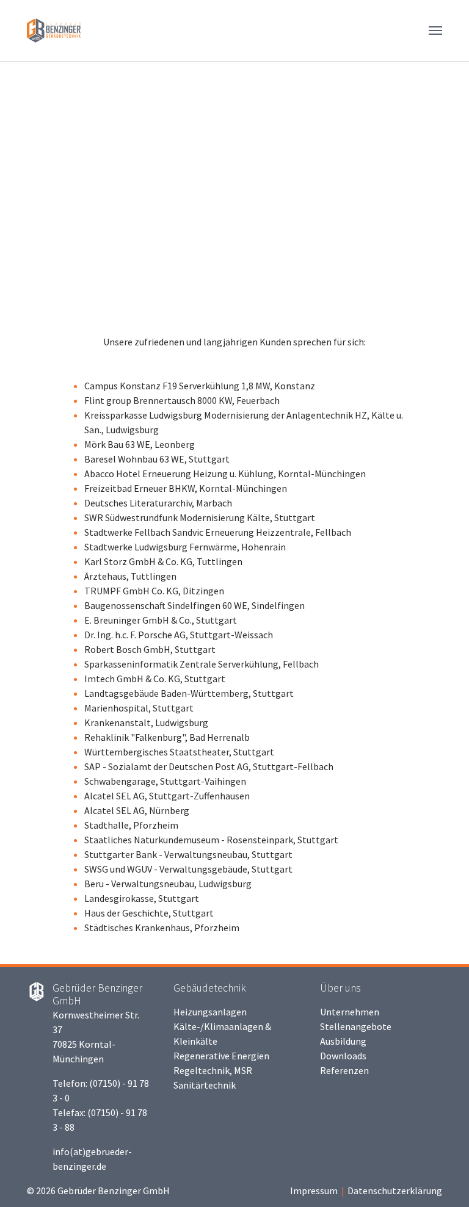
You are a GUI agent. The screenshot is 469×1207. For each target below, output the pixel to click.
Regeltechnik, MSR (212, 1070)
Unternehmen (349, 1012)
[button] (30, 183)
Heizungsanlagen (210, 1012)
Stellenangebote (355, 1026)
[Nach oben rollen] (442, 1180)
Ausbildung (343, 1041)
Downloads (343, 1056)
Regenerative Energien (221, 1056)
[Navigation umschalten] (435, 30)
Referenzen (344, 1070)
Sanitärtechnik (204, 1085)
